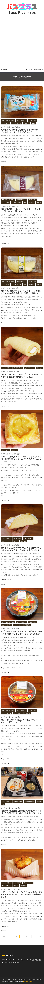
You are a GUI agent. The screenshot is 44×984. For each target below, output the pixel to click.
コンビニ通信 (16, 127)
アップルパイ (5, 450)
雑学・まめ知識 (36, 979)
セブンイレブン (16, 668)
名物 (25, 202)
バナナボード (5, 202)
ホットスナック (6, 885)
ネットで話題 (6, 979)
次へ (39, 936)
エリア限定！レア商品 (8, 120)
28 (33, 936)
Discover (4, 162)
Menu (5, 69)
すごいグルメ (16, 979)
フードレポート (16, 123)
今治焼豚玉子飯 (29, 801)
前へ (4, 936)
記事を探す (37, 69)
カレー (9, 668)
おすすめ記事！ (21, 120)
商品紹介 (26, 123)
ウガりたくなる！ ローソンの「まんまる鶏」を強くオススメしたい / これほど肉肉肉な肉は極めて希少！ (21, 894)
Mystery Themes (28, 982)
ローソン (16, 541)
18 (26, 936)
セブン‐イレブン (6, 625)
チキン (9, 926)
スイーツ (9, 580)
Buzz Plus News (22, 13)
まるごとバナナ (6, 541)
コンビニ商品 (32, 120)
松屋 (3, 804)
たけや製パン (5, 123)
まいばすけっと (29, 368)
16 (16, 936)
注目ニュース (26, 979)
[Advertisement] (22, 41)
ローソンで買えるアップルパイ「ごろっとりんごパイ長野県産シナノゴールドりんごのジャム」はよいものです (21, 459)
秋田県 (33, 123)
